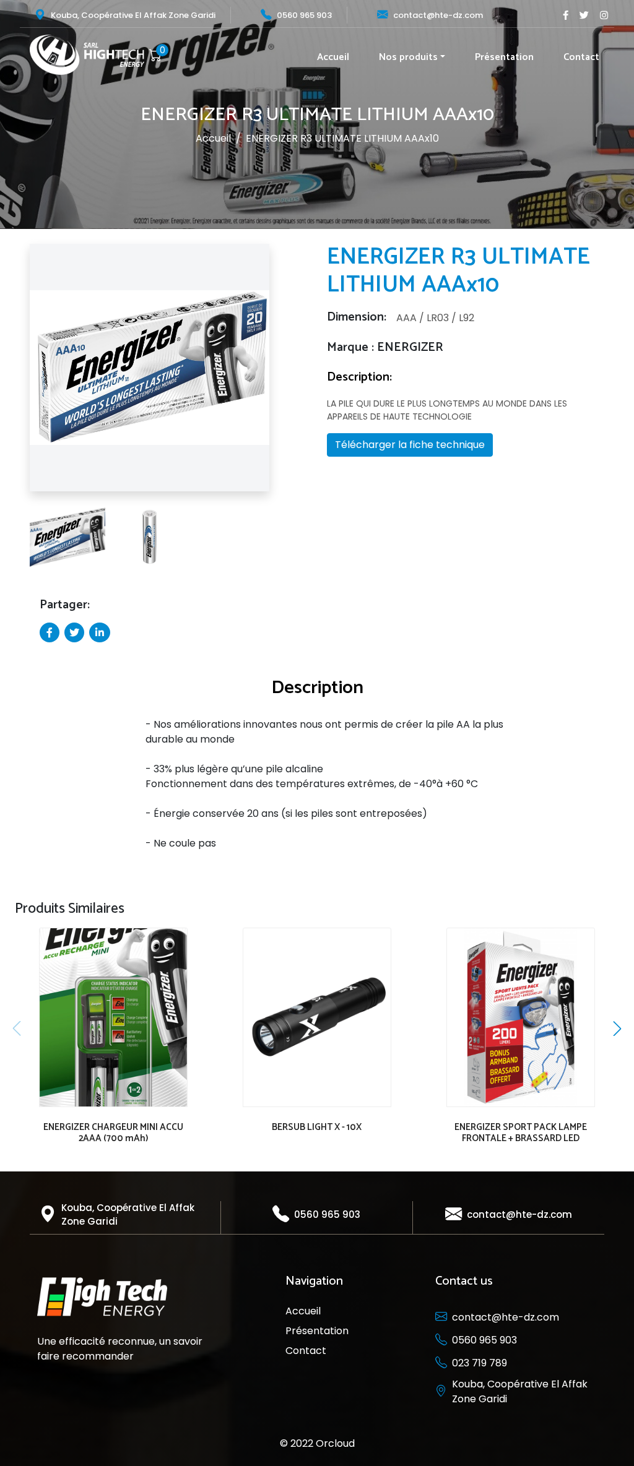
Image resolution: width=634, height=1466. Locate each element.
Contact (581, 57)
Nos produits (408, 57)
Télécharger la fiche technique (410, 445)
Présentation (504, 57)
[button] (17, 373)
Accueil (333, 57)
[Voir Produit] (111, 1009)
